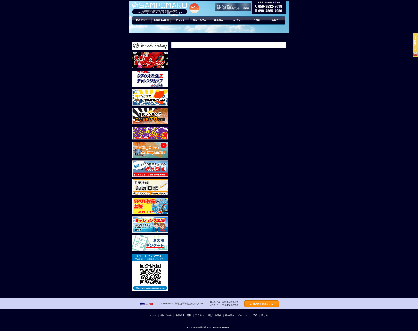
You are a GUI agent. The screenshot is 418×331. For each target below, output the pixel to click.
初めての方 (141, 22)
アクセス (180, 22)
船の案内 (218, 22)
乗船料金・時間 (161, 22)
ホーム (153, 315)
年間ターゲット (276, 22)
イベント (237, 22)
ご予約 (256, 22)
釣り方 (264, 315)
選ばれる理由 (199, 22)
